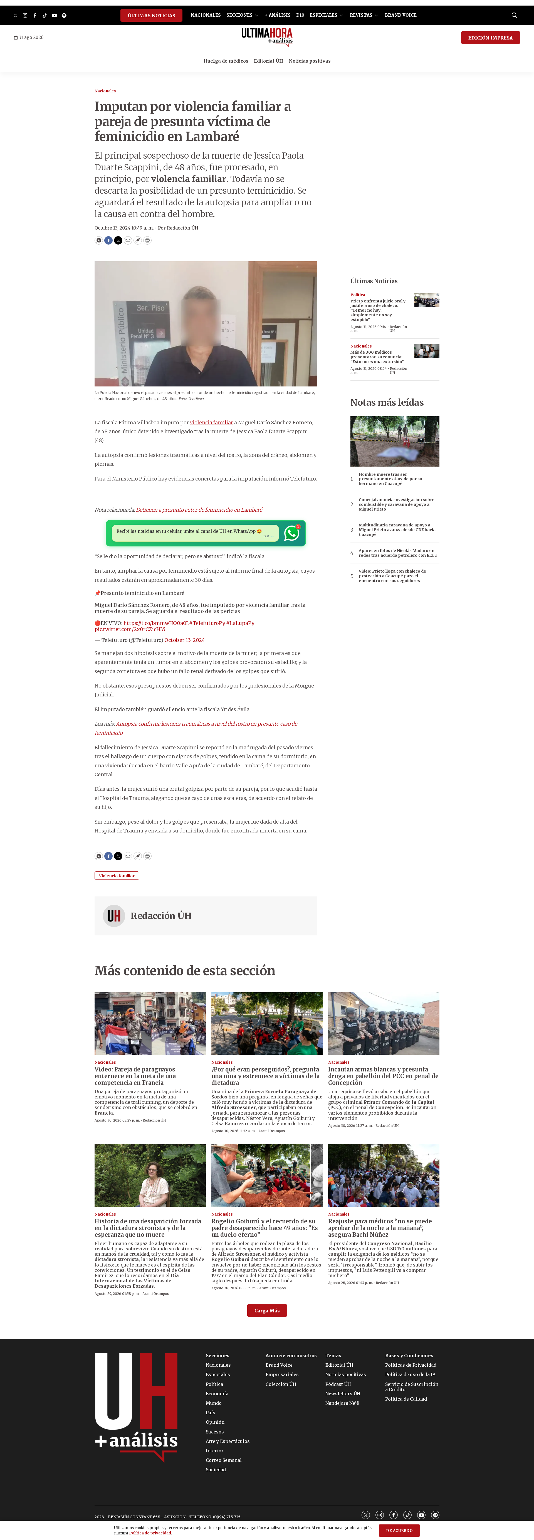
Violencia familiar (117, 875)
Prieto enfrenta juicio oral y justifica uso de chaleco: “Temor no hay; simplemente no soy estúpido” (378, 310)
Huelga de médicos (226, 61)
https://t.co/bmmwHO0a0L (156, 623)
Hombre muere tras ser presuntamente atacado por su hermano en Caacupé (390, 479)
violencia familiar (211, 422)
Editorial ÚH (268, 61)
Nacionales (105, 91)
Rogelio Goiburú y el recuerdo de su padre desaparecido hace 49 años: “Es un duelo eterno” (264, 1228)
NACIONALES (206, 15)
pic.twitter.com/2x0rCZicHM (130, 629)
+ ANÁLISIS (278, 15)
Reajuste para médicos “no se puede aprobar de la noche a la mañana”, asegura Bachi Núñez (380, 1228)
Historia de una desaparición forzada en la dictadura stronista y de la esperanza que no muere (148, 1228)
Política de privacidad (150, 1533)
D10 (300, 15)
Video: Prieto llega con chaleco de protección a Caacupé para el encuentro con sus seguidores (392, 576)
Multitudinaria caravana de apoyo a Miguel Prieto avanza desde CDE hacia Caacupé (397, 530)
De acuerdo (399, 1530)
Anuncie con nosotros (291, 1355)
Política (357, 295)
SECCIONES (239, 15)
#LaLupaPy (240, 623)
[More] (256, 15)
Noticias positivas (310, 61)
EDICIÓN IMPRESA (490, 38)
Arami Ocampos (271, 1131)
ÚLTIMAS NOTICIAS (151, 15)
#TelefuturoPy (207, 623)
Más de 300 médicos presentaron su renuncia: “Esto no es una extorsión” (377, 357)
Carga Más (267, 1311)
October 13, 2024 (184, 640)
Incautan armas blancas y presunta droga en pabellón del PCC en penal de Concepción (383, 1076)
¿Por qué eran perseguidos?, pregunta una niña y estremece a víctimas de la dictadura (265, 1076)
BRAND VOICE (401, 15)
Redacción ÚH (161, 915)
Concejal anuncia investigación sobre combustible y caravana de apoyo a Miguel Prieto (396, 504)
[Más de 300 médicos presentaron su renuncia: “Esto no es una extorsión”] (426, 351)
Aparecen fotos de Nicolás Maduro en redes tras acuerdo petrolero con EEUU (398, 553)
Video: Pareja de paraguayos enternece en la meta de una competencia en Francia (135, 1076)
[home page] (267, 37)
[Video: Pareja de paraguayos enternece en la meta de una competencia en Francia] (150, 1023)
